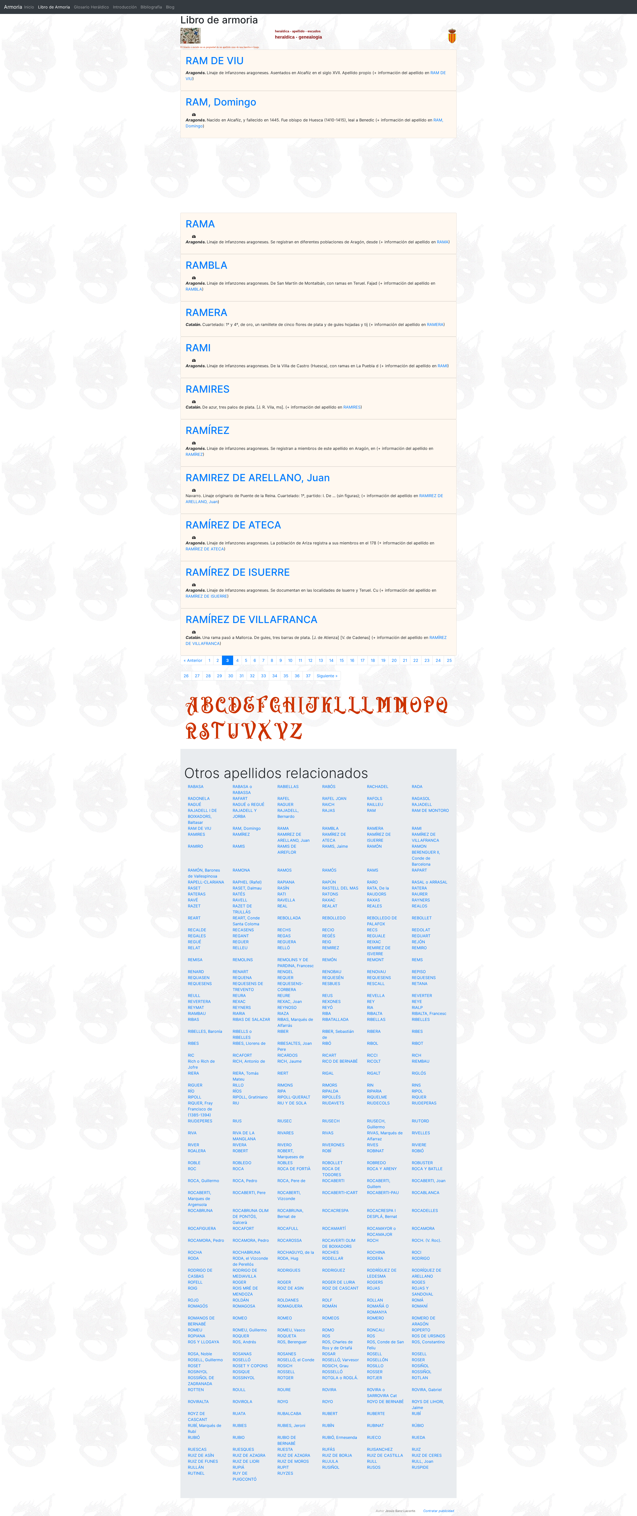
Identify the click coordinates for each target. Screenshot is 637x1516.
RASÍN (283, 888)
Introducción (125, 6)
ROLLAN (375, 1300)
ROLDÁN (241, 1300)
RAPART (419, 870)
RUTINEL (196, 1473)
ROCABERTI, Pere (249, 1192)
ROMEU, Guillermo (250, 1329)
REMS (417, 959)
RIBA (326, 1013)
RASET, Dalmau (247, 888)
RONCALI (375, 1329)
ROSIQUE (241, 1371)
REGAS (284, 935)
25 (449, 660)
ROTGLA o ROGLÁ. (340, 1377)
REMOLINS (243, 959)
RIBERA (374, 1031)
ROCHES (330, 1252)
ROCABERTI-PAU (383, 1192)
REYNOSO (287, 1007)
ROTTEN (196, 1389)
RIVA (192, 1132)
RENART (240, 971)
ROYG (282, 1401)
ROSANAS (242, 1353)
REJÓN (418, 941)
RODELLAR (332, 1258)
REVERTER (422, 995)
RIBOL (372, 1043)
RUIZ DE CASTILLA (385, 1455)
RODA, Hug (287, 1258)
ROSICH (284, 1365)
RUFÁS (328, 1449)
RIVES (372, 1144)
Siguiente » (327, 675)
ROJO (193, 1300)
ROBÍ (326, 1150)
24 (438, 660)
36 (297, 675)
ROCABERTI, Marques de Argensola (199, 1198)
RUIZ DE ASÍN (201, 1455)
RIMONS (285, 1085)
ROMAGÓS (198, 1306)
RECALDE (197, 929)
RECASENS (243, 929)
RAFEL (283, 798)
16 (352, 660)
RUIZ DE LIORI (246, 1461)
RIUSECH (331, 1120)
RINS (416, 1085)
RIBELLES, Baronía (205, 1031)
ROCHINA (376, 1252)
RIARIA (239, 1013)
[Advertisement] (318, 175)
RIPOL (417, 1091)
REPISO (419, 971)
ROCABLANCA (425, 1192)
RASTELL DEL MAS (340, 888)
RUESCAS (197, 1449)
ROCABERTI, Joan (428, 1180)
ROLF (327, 1300)
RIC (191, 1055)
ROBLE (194, 1162)
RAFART (240, 798)
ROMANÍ (419, 1306)
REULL (194, 995)
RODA (193, 1258)
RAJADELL (422, 804)
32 (252, 675)
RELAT (194, 947)
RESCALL (376, 983)
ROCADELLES (425, 1210)
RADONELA (199, 798)
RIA (370, 1007)
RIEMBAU (420, 1061)
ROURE (284, 1389)
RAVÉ (193, 899)
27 (197, 675)
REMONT (375, 959)
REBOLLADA (289, 917)
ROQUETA (286, 1335)
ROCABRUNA (200, 1210)
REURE (283, 995)
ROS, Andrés (244, 1341)
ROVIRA (329, 1389)
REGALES (197, 935)
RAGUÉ (194, 804)
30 (230, 675)
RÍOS (237, 1091)
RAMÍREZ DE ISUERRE (238, 572)
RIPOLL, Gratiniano (250, 1097)
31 (241, 675)
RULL (372, 1461)
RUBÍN (328, 1425)
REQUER (285, 977)
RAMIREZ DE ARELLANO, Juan (258, 477)
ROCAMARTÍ (334, 1228)
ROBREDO (376, 1162)
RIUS (237, 1120)
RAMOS (284, 870)
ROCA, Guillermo (203, 1180)
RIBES (417, 1031)
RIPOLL (194, 1097)
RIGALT (373, 1073)
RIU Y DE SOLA (292, 1102)
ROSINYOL (198, 1371)
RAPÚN (329, 882)
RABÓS (328, 786)
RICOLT (374, 1061)
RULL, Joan (422, 1461)
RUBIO (239, 1437)
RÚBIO (418, 1425)
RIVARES (285, 1132)
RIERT (282, 1073)
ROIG (192, 1288)
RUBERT (330, 1413)
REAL (282, 905)
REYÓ (327, 1007)
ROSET (194, 1365)
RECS (372, 929)
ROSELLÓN (377, 1359)
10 (290, 660)
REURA (239, 995)
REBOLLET (422, 917)
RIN (370, 1085)
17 (363, 660)
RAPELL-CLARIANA (206, 882)
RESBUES (331, 983)
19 (383, 660)
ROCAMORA (423, 1228)
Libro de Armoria (55, 6)
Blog (170, 6)
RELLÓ (283, 947)
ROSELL (374, 1353)
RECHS (284, 929)
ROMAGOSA (244, 1306)
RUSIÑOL (330, 1467)
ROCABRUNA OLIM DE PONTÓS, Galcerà (250, 1216)
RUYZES (285, 1473)
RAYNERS (421, 899)
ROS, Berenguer (292, 1341)
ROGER (239, 1282)
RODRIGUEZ (333, 1270)
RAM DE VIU (215, 60)
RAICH (328, 804)
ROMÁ (418, 1300)
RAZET (194, 905)
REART (194, 917)
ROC (192, 1168)
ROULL (239, 1389)
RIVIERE (419, 1144)
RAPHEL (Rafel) (247, 882)
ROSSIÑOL (421, 1371)
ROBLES (285, 1162)
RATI (281, 893)
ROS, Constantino (428, 1341)
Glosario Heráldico (91, 6)
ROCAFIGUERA (202, 1228)
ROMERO (375, 1317)
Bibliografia (151, 6)
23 (427, 660)
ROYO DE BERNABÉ (385, 1401)
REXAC (239, 1001)
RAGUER (285, 804)
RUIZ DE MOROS (293, 1461)
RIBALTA (374, 1013)
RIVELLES (421, 1132)
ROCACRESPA (335, 1210)
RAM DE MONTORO (430, 810)
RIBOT (417, 1043)
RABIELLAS (288, 786)
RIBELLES (421, 1019)
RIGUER (195, 1085)
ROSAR (328, 1353)
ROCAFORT (243, 1228)
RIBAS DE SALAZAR (251, 1019)
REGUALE (376, 935)
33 (263, 675)
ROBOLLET (332, 1162)
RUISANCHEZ (380, 1449)
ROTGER (285, 1377)
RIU (236, 1102)
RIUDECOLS (378, 1102)
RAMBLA (206, 265)
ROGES (418, 1282)
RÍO (191, 1091)
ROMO (328, 1329)
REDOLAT (421, 929)
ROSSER (374, 1371)
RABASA (196, 786)
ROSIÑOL (420, 1365)
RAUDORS (376, 893)
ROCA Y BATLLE (427, 1168)
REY (371, 1001)
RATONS (330, 893)
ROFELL (195, 1282)
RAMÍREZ (208, 430)
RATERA (419, 888)
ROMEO (240, 1317)
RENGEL (285, 971)
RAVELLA (286, 899)
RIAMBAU (197, 1013)
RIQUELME (377, 1097)
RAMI (198, 348)
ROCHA (195, 1252)
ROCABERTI (333, 1180)
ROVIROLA (242, 1401)
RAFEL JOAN (334, 798)
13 (321, 660)
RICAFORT (242, 1055)
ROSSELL (286, 1371)
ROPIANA (196, 1335)
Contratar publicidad (438, 1511)
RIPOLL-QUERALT (293, 1097)
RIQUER (419, 1097)
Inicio (29, 6)
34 (274, 675)
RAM (371, 810)
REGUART (421, 935)
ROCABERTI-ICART (340, 1192)
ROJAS (373, 1288)
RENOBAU (331, 971)
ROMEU (195, 1329)
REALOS (419, 905)
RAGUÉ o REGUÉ (249, 804)
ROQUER (241, 1335)
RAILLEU (375, 804)
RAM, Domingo (221, 102)
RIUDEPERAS (424, 1102)
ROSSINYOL (244, 1377)
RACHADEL (377, 786)
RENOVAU (376, 971)
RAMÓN (374, 846)
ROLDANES (288, 1300)
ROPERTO (421, 1329)
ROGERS (375, 1282)
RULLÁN (196, 1467)
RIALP (417, 1007)
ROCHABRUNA (247, 1252)
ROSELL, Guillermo (205, 1359)
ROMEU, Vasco (291, 1329)
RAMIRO (195, 846)
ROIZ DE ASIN (290, 1288)
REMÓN (329, 959)
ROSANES (286, 1353)
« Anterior (193, 660)
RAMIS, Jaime (335, 846)
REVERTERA (199, 1001)
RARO (372, 882)
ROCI (416, 1252)
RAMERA (206, 312)
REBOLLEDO (334, 917)
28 (208, 675)
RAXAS (373, 899)
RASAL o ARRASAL (429, 882)
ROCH (372, 1240)
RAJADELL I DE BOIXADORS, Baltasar (202, 816)
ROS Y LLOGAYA (203, 1341)
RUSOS (373, 1467)
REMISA (195, 959)
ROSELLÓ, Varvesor (340, 1359)
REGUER (241, 941)
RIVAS (327, 1132)
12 (310, 660)
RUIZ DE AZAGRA (249, 1455)
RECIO (328, 929)
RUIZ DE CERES (427, 1455)
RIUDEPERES (200, 1120)
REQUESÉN (333, 977)
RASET (194, 888)
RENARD (196, 971)
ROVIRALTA (198, 1401)
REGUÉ (194, 941)
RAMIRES (208, 389)
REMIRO (419, 947)
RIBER (282, 1031)
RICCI (372, 1055)
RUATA (239, 1413)
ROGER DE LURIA (338, 1282)
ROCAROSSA (289, 1240)
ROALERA (197, 1150)
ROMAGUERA (290, 1306)
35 (285, 675)
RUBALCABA (289, 1413)
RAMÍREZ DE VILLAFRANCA (252, 619)
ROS (326, 1335)
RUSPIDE (420, 1467)
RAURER (419, 893)
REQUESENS (379, 977)
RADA (417, 786)
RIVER (193, 1144)
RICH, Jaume (289, 1061)
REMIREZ (330, 947)
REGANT (241, 935)
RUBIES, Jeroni (291, 1425)
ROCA (238, 1168)
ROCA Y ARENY (382, 1168)
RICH (416, 1055)
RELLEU (240, 947)
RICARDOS (287, 1055)
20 (394, 660)
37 (308, 675)
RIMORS (329, 1085)
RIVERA (240, 1144)
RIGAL (328, 1073)
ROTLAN (420, 1377)
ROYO (327, 1401)
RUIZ (416, 1449)
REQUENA (242, 977)
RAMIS (239, 846)
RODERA (375, 1258)
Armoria (13, 7)
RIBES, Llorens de (249, 1043)
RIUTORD (420, 1120)
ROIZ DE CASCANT (340, 1288)
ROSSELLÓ (332, 1371)
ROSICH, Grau (335, 1365)
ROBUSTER (422, 1162)
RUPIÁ (238, 1467)
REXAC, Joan (289, 1001)
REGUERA (286, 941)
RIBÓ (326, 1043)
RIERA (193, 1073)
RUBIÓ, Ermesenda (339, 1437)
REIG (326, 941)
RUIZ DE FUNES (203, 1461)
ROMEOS (330, 1317)
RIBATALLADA (335, 1019)
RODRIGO (421, 1258)
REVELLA (376, 995)
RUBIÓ (194, 1437)
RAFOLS (374, 798)
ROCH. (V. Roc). (426, 1240)
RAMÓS (329, 870)
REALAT (329, 905)
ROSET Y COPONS (250, 1365)
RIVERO (284, 1144)
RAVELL (240, 899)
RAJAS (328, 810)
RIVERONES (333, 1144)
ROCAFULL (287, 1228)
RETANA (419, 983)
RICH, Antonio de (249, 1061)
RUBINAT (375, 1425)
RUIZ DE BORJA (337, 1455)
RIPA (281, 1091)
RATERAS (197, 893)
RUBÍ (416, 1413)
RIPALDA (330, 1091)
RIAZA (283, 1013)
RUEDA (418, 1437)
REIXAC (374, 941)
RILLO (238, 1085)
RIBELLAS (376, 1019)
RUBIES (240, 1425)
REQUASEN (199, 977)
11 (300, 660)
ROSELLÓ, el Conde (295, 1359)
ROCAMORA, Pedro (206, 1240)
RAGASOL (421, 798)
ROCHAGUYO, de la (295, 1252)
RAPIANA (286, 882)
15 (342, 660)
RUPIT (283, 1467)
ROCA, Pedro (245, 1180)
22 (415, 660)
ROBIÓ (418, 1150)
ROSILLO (375, 1365)
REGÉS (328, 935)
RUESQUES (243, 1449)
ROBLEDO (242, 1162)
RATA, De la (378, 888)
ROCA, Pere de (291, 1180)
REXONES (331, 1001)
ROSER (418, 1359)
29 (219, 675)
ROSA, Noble (200, 1353)
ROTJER (374, 1377)
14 (331, 660)
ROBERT (240, 1150)
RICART (329, 1055)
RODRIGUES (288, 1270)
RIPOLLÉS (331, 1097)
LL (361, 704)
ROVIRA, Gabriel (427, 1389)
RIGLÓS (419, 1073)
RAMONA (241, 870)
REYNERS (242, 1007)
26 (186, 675)
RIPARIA (374, 1091)
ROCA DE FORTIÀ (294, 1168)
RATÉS (239, 893)
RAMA (200, 224)
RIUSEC (284, 1120)
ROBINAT (375, 1150)
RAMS (372, 870)
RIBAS (193, 1019)
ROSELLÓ (242, 1359)
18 (373, 660)
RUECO (374, 1437)
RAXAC (328, 899)
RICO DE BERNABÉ (340, 1061)
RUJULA (330, 1461)
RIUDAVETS (333, 1102)
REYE (417, 1001)
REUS (327, 995)
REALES (374, 905)
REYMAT (196, 1007)
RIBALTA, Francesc (429, 1013)
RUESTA (285, 1449)
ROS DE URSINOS (428, 1335)
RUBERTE (376, 1413)
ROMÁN (329, 1306)
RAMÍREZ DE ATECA (233, 525)
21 (405, 660)
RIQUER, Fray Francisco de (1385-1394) (200, 1108)
